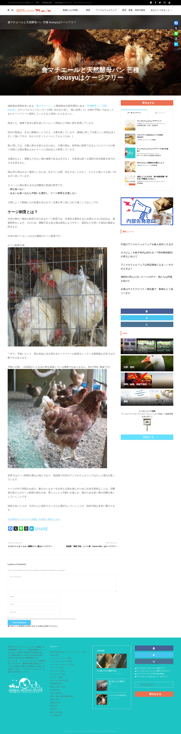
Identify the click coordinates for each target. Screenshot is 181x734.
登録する (148, 437)
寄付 (37, 3)
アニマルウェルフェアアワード (149, 121)
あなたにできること (160, 10)
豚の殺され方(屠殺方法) (117, 682)
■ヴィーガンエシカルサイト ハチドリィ (151, 676)
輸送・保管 (54, 712)
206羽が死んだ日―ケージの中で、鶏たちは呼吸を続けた (146, 278)
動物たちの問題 (70, 10)
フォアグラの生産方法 (117, 695)
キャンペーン (161, 123)
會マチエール (43, 105)
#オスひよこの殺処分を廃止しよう (150, 163)
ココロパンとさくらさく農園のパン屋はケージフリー (30, 546)
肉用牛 (52, 700)
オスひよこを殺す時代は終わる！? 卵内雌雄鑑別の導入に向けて (147, 254)
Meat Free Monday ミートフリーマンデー (66, 652)
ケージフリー (55, 671)
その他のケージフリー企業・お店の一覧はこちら (34, 519)
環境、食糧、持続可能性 (133, 10)
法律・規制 (54, 693)
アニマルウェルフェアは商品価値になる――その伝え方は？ (147, 266)
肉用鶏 (154, 125)
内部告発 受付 (47, 3)
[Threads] (176, 39)
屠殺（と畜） (147, 125)
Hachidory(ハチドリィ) (63, 3)
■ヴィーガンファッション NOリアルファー (152, 671)
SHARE (41, 529)
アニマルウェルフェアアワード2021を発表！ (152, 150)
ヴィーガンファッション (83, 3)
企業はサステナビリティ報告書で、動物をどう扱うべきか (147, 291)
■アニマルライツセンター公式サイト (150, 668)
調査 (88, 10)
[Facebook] (176, 23)
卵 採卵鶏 (99, 63)
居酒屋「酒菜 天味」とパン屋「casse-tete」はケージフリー (91, 546)
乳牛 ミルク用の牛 (142, 155)
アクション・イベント (58, 658)
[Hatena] (176, 44)
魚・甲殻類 (54, 715)
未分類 (52, 690)
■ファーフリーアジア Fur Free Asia (149, 674)
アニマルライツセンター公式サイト (20, 3)
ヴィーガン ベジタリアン (59, 665)
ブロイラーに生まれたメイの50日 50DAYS (150, 136)
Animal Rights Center (104, 674)
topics (139, 123)
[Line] (176, 33)
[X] (176, 28)
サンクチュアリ (56, 674)
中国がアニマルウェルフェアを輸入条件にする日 (147, 244)
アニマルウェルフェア (106, 10)
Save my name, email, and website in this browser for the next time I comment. (43, 619)
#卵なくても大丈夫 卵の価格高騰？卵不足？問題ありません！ (152, 178)
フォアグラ (54, 677)
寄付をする (148, 102)
